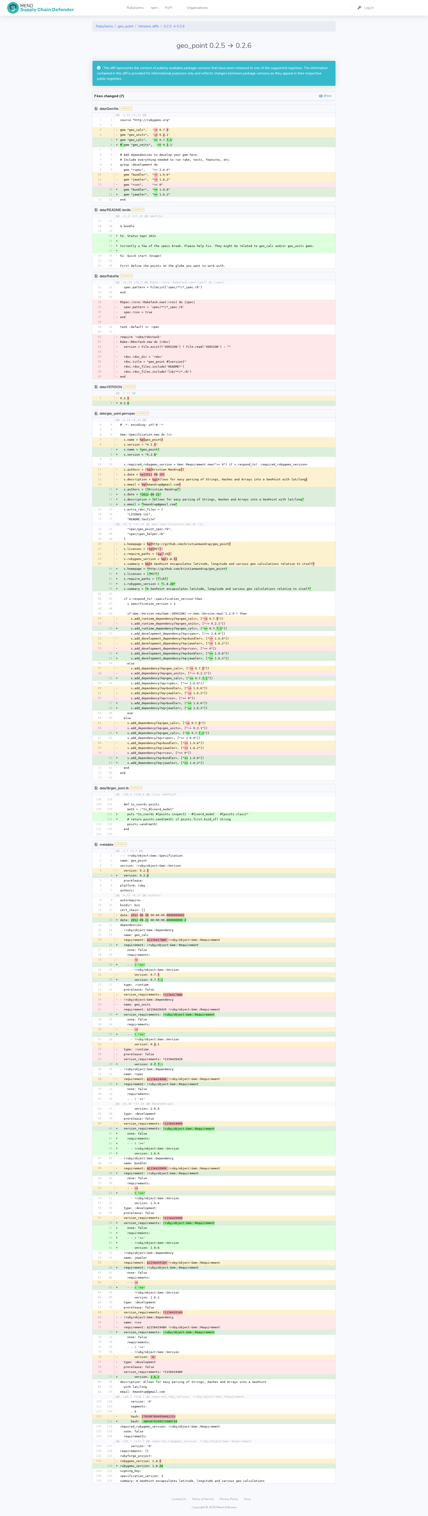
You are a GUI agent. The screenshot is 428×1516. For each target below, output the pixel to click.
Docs (247, 1499)
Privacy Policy (229, 1499)
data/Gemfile (109, 108)
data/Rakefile (109, 276)
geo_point (125, 26)
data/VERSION (111, 386)
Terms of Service (203, 1499)
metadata (106, 844)
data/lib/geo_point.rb (114, 788)
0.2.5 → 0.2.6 (174, 26)
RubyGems (104, 26)
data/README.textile (115, 209)
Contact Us (179, 1499)
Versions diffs (148, 26)
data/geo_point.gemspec (117, 413)
